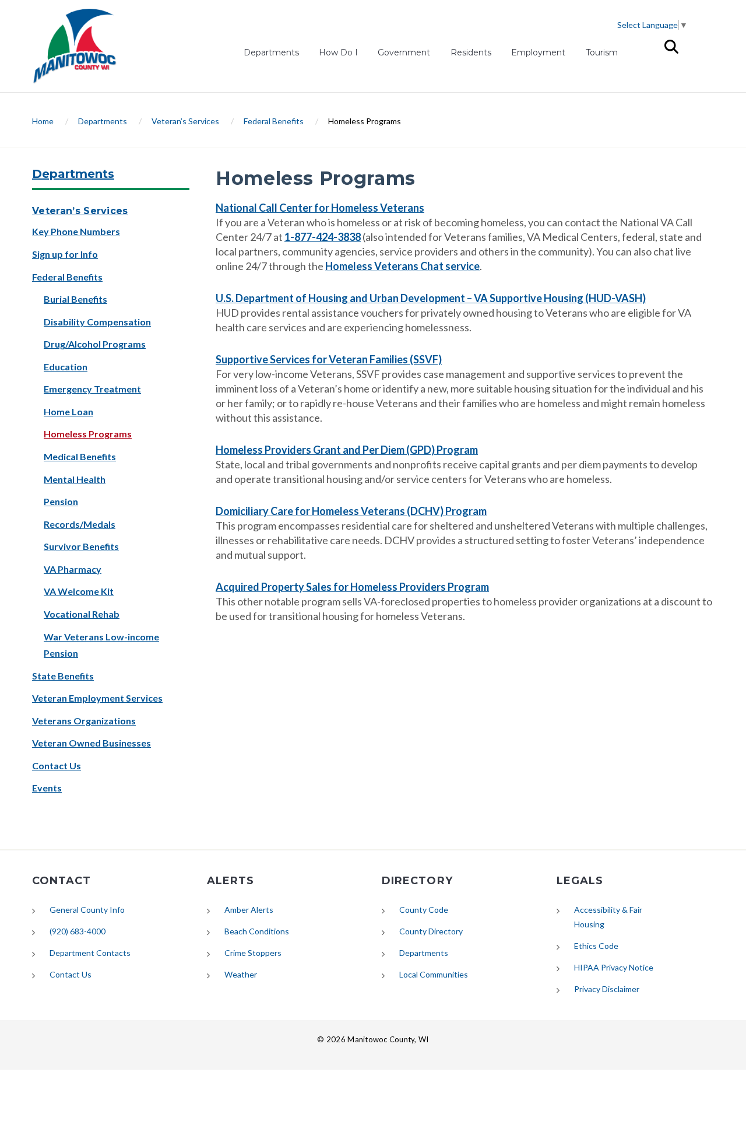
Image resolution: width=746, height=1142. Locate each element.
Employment (538, 54)
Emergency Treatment (92, 388)
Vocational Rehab (81, 613)
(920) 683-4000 (77, 931)
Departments (271, 52)
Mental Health (74, 479)
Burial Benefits (75, 298)
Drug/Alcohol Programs (95, 343)
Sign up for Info (65, 254)
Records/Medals (79, 524)
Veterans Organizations (84, 720)
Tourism (602, 52)
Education (65, 366)
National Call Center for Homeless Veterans (320, 207)
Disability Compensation (97, 321)
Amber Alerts (248, 910)
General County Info (87, 910)
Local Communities (433, 974)
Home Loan (68, 411)
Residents (471, 52)
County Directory (431, 931)
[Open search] (671, 46)
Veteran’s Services (185, 121)
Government (404, 52)
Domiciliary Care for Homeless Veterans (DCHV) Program (351, 511)
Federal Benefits (274, 121)
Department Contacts (90, 953)
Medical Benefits (80, 456)
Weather (240, 974)
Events (47, 787)
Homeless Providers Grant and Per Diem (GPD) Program (347, 449)
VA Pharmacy (72, 568)
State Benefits (63, 675)
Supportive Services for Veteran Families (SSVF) (329, 359)
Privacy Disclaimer (606, 989)
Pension (61, 501)
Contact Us (56, 765)
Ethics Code (596, 946)
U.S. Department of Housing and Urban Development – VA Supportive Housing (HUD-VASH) (431, 298)
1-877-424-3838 (322, 236)
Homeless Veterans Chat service (402, 266)
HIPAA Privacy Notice (613, 967)
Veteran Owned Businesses (91, 742)
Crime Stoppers (252, 953)
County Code (423, 910)
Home (43, 121)
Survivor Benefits (81, 546)
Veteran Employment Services (97, 697)
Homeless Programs (88, 433)
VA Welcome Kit (79, 591)
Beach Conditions (256, 931)
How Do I (338, 52)
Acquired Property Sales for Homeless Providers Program (352, 586)
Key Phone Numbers (76, 231)
